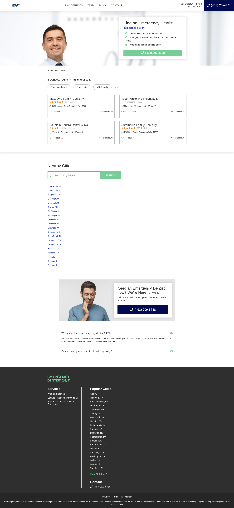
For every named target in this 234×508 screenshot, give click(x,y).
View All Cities (98, 474)
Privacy (106, 497)
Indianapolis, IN (54, 186)
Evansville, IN (53, 249)
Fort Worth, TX (97, 417)
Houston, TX (96, 421)
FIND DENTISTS (73, 5)
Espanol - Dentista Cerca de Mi (63, 398)
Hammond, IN (53, 253)
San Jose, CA (96, 468)
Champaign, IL (54, 232)
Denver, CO (96, 448)
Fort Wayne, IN (54, 211)
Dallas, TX (95, 460)
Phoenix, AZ (96, 429)
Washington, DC (98, 456)
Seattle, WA (96, 441)
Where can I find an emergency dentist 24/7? (85, 333)
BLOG (102, 5)
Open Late (82, 87)
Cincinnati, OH (54, 199)
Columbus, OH (97, 409)
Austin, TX (95, 394)
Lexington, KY (54, 240)
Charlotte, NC (96, 433)
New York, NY (97, 398)
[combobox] (74, 175)
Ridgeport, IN (53, 195)
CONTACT (116, 5)
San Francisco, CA (99, 401)
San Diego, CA (97, 452)
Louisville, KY (53, 220)
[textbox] (76, 175)
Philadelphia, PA (98, 437)
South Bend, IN (54, 236)
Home (50, 71)
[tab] (117, 333)
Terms (115, 497)
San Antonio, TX (98, 444)
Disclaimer (126, 497)
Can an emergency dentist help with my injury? (86, 351)
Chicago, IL (52, 261)
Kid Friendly (102, 87)
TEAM (91, 5)
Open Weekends (59, 87)
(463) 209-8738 (221, 5)
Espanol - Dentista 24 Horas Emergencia (61, 402)
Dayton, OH (53, 207)
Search (110, 175)
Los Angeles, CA (98, 405)
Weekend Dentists (56, 394)
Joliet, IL (51, 257)
